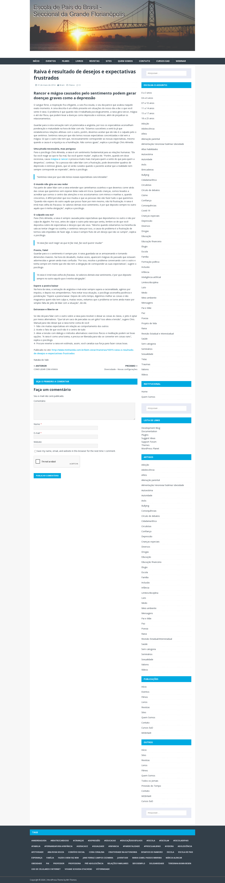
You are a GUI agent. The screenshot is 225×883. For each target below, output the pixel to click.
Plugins (144, 434)
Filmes (65, 61)
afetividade (37, 852)
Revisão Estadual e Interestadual (157, 333)
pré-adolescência (94, 863)
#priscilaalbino (152, 846)
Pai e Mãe (146, 308)
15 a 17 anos (147, 113)
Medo (144, 292)
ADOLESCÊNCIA (185, 846)
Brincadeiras (147, 169)
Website (38, 441)
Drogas (145, 231)
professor (58, 863)
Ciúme (144, 195)
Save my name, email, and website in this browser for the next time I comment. (76, 450)
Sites (109, 61)
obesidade (36, 863)
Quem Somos (125, 61)
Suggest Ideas (148, 438)
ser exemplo (138, 863)
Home (144, 391)
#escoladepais (180, 840)
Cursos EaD (163, 61)
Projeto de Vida (149, 323)
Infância (145, 272)
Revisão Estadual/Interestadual (156, 638)
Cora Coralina (96, 852)
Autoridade (146, 159)
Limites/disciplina (149, 282)
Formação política (150, 261)
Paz (143, 313)
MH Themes (71, 880)
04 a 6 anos (147, 97)
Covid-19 (145, 210)
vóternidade (103, 869)
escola (170, 852)
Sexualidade (147, 354)
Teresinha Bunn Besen (179, 863)
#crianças (78, 840)
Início (36, 61)
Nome (37, 424)
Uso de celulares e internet (46, 869)
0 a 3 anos (146, 92)
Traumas (145, 364)
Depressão (146, 220)
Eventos (51, 61)
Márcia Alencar (174, 857)
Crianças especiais (150, 215)
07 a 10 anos (147, 103)
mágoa (54, 159)
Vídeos (144, 374)
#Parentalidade (131, 846)
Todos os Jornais (149, 780)
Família (144, 256)
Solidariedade (156, 863)
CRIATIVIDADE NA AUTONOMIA (122, 852)
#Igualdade (98, 846)
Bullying (145, 174)
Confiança (146, 200)
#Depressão (94, 840)
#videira (169, 846)
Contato (144, 61)
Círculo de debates (150, 190)
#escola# (164, 840)
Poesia (144, 318)
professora (74, 863)
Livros (79, 61)
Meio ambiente (148, 297)
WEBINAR (181, 61)
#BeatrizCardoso (60, 840)
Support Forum (148, 441)
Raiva (72, 85)
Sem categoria (148, 343)
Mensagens (147, 302)
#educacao (110, 840)
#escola (150, 840)
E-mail (37, 433)
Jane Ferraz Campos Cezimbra (98, 857)
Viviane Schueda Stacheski (78, 869)
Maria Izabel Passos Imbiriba (147, 857)
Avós (143, 164)
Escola (144, 251)
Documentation (149, 431)
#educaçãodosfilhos (131, 840)
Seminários (146, 348)
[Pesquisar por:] (166, 73)
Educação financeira (151, 241)
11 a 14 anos (147, 108)
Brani (62, 85)
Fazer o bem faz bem (68, 857)
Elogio (144, 246)
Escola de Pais (185, 852)
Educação (146, 236)
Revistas (94, 61)
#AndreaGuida (38, 840)
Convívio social (76, 852)
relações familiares (117, 863)
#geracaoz (82, 846)
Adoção (145, 123)
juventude (122, 857)
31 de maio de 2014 (46, 85)
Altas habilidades (149, 149)
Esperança (36, 857)
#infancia (113, 846)
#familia (35, 846)
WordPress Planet (150, 448)
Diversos (145, 225)
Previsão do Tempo (151, 785)
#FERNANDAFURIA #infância (58, 846)
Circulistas (146, 184)
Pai (47, 863)
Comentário (39, 400)
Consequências (148, 205)
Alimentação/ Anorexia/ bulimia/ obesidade (162, 144)
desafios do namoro (152, 852)
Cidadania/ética (149, 179)
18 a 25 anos (147, 118)
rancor (64, 159)
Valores (145, 369)
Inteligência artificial (151, 277)
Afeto (144, 133)
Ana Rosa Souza (56, 852)
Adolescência (147, 128)
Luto (143, 287)
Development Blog (150, 427)
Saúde (144, 338)
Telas (144, 359)
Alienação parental (150, 138)
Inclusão (145, 267)
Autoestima (147, 154)
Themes (145, 445)
